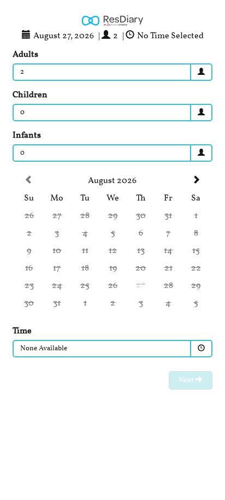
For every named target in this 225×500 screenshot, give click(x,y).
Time (22, 331)
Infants (27, 136)
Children (30, 95)
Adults (25, 55)
